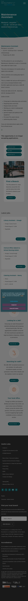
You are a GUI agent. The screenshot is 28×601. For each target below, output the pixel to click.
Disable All (14, 304)
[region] (14, 300)
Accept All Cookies (14, 308)
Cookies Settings (14, 301)
